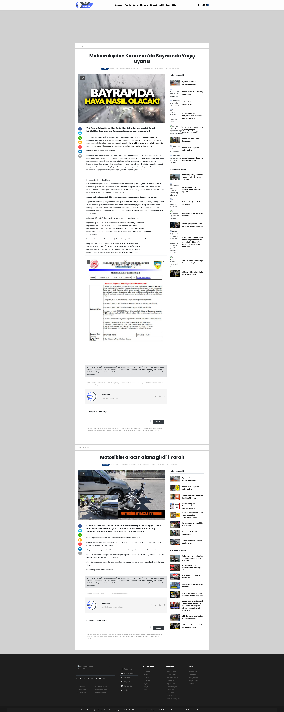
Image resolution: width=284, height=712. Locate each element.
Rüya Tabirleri (194, 681)
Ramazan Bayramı (94, 140)
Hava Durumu (172, 672)
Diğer (174, 5)
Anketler (192, 675)
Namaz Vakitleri (172, 678)
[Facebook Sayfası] (77, 678)
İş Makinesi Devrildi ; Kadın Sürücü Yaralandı (192, 273)
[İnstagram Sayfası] (85, 678)
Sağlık (161, 5)
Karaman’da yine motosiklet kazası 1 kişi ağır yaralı (191, 189)
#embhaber (105, 593)
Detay (190, 710)
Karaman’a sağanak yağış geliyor (190, 149)
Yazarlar (126, 677)
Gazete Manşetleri (173, 699)
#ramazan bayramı (94, 385)
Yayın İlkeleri (81, 690)
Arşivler (127, 682)
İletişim (126, 690)
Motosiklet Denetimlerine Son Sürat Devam (192, 159)
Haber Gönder (100, 693)
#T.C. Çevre (91, 382)
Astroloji (192, 684)
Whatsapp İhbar (101, 690)
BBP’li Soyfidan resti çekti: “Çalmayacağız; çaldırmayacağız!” (192, 129)
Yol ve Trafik (171, 675)
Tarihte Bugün (172, 687)
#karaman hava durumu (155, 382)
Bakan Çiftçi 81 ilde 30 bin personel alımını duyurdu (192, 225)
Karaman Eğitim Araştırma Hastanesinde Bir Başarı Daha (192, 115)
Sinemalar (170, 690)
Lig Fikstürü (171, 684)
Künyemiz (128, 686)
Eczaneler (170, 681)
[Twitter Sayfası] (81, 678)
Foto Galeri (128, 669)
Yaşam (89, 46)
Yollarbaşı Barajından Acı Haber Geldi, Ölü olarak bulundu (192, 177)
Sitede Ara (193, 672)
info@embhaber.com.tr (111, 398)
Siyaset (153, 5)
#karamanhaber (93, 593)
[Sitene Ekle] (104, 678)
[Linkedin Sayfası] (93, 678)
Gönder (158, 422)
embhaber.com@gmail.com (112, 607)
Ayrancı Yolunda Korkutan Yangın (189, 83)
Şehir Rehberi (171, 696)
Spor (168, 5)
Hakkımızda (81, 687)
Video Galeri (129, 673)
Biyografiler (193, 678)
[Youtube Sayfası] (89, 678)
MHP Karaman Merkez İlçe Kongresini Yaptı (192, 261)
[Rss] (97, 678)
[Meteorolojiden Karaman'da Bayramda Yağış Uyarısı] (121, 98)
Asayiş (128, 5)
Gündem (119, 5)
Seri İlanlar (170, 693)
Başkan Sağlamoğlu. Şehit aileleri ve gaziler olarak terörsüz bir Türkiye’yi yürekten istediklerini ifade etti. (192, 242)
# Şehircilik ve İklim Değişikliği (108, 382)
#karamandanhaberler (120, 593)
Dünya (136, 5)
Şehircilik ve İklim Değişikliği (106, 137)
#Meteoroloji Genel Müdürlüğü (132, 382)
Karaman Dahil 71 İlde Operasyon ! (190, 140)
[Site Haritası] (101, 678)
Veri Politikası (81, 693)
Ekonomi (144, 5)
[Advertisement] (142, 26)
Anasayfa (81, 46)
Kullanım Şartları (101, 687)
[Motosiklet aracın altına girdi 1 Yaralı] (121, 495)
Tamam (199, 710)
